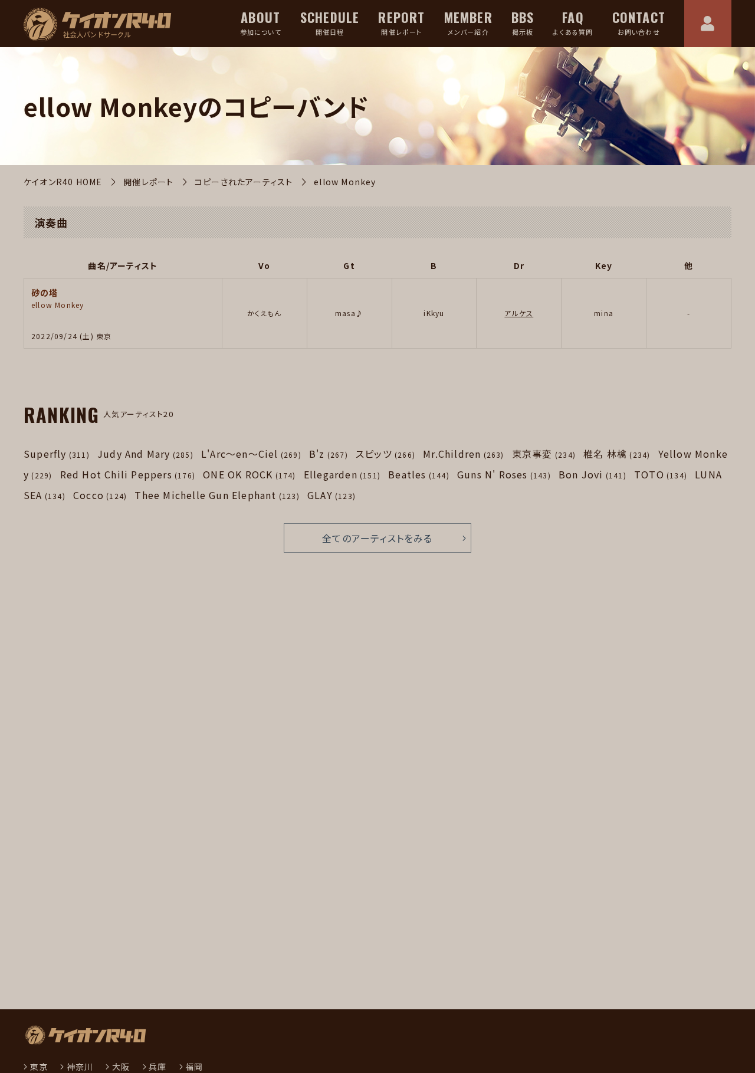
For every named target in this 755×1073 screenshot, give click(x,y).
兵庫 (157, 1066)
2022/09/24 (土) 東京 (71, 336)
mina (603, 313)
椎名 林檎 (616, 454)
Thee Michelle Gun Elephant (216, 495)
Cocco (100, 495)
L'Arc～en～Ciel (251, 454)
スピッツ (385, 454)
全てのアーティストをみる (377, 538)
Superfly (57, 454)
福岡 (194, 1066)
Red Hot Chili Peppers (127, 474)
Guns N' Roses (504, 474)
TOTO (660, 474)
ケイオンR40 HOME (63, 182)
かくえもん (264, 313)
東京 (39, 1066)
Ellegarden (342, 474)
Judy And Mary (145, 454)
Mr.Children (463, 454)
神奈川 (80, 1066)
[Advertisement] (197, 873)
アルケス (518, 313)
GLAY (331, 495)
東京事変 (544, 454)
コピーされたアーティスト (244, 182)
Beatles (418, 474)
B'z (328, 454)
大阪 (121, 1066)
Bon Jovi (592, 474)
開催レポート (148, 182)
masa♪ (349, 313)
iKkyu (434, 313)
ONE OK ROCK (249, 474)
